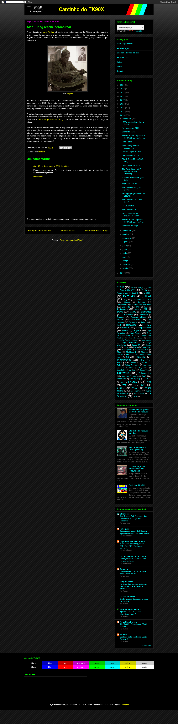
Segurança (143, 368)
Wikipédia (70, 94)
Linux (126, 347)
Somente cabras (129, 132)
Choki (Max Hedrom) (131, 165)
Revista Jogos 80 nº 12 (132, 151)
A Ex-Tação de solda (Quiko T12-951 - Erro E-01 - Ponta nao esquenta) (133, 546)
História (41, 152)
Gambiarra (133, 322)
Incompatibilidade (143, 328)
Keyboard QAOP (129, 184)
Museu (120, 354)
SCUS (131, 367)
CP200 (138, 307)
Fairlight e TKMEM (137, 485)
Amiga (140, 287)
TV (135, 385)
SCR (122, 367)
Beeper (147, 293)
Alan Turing (48, 32)
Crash (146, 307)
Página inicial (68, 230)
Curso (137, 309)
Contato (120, 71)
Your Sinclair (139, 394)
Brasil (148, 296)
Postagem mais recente (39, 230)
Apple (149, 287)
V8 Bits (123, 634)
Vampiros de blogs (130, 225)
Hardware (131, 324)
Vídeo (134, 388)
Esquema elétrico (138, 317)
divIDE (133, 312)
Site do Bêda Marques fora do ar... (138, 432)
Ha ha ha (144, 322)
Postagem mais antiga (96, 230)
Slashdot (124, 514)
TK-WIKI (147, 379)
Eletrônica (146, 311)
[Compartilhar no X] (65, 147)
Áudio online (122, 293)
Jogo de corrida (135, 338)
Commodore (122, 305)
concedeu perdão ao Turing (50, 119)
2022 (122, 92)
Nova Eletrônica (140, 354)
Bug (125, 299)
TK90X (132, 381)
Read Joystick (128, 206)
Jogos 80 (136, 345)
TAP (144, 376)
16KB (133, 287)
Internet (125, 331)
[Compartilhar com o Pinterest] (71, 147)
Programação (124, 359)
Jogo (136, 330)
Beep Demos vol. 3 (130, 155)
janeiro (126, 268)
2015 (122, 108)
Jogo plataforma (130, 342)
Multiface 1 (131, 352)
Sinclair (132, 370)
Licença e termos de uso (128, 53)
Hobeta (125, 327)
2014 (122, 111)
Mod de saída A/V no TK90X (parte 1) (138, 448)
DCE (146, 309)
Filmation (135, 319)
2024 (122, 85)
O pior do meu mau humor (132, 541)
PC (127, 357)
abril (125, 257)
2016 (122, 104)
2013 (122, 115)
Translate (138, 31)
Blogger (125, 705)
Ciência (127, 302)
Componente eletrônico (140, 304)
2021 (122, 96)
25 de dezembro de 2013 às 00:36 (53, 166)
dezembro (127, 118)
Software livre (145, 373)
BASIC (135, 293)
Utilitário (120, 388)
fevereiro (127, 264)
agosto (126, 242)
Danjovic (124, 569)
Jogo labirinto (146, 340)
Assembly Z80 (127, 290)
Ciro (35, 166)
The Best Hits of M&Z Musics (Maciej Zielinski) (131, 171)
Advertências (122, 57)
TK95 (149, 382)
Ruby (119, 365)
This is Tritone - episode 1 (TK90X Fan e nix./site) (133, 220)
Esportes (120, 317)
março (126, 261)
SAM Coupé (147, 365)
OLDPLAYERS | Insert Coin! (133, 556)
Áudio (144, 290)
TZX (143, 385)
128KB (120, 287)
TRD (125, 385)
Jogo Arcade (135, 333)
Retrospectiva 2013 (130, 128)
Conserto (126, 307)
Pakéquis (124, 529)
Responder (38, 176)
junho (125, 249)
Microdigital (126, 350)
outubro (126, 234)
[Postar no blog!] (63, 147)
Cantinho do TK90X (142, 299)
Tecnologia (121, 379)
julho (125, 245)
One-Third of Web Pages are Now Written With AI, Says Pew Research (133, 518)
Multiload (144, 352)
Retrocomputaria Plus (130, 609)
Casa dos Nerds (127, 597)
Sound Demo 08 (129, 210)
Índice (119, 62)
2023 (122, 89)
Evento (120, 320)
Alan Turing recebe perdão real (130, 146)
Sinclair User (144, 370)
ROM (144, 363)
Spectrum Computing (130, 376)
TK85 (122, 382)
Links (119, 66)
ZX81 (135, 396)
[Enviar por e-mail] (60, 147)
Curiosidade (122, 309)
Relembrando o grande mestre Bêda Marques (139, 410)
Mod (119, 352)
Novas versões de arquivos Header (130, 214)
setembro (127, 238)
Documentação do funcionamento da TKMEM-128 (137, 468)
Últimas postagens (125, 44)
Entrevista (143, 315)
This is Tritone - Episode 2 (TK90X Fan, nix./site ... (133, 136)
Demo (120, 311)
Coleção (141, 302)
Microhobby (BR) (141, 350)
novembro (127, 230)
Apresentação (123, 48)
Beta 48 (129, 296)
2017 (122, 100)
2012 (122, 273)
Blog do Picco (126, 582)
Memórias (147, 347)
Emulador (128, 314)
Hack (119, 325)
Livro (135, 347)
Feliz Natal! (127, 142)
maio (125, 253)
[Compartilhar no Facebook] (68, 147)
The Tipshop (135, 379)
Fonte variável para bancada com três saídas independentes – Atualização (133, 586)
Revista (133, 363)
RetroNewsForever (129, 622)
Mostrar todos (146, 645)
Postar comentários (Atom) (71, 240)
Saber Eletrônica (132, 365)
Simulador (121, 370)
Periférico (140, 357)
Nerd (128, 354)
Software (123, 373)
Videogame (136, 391)
